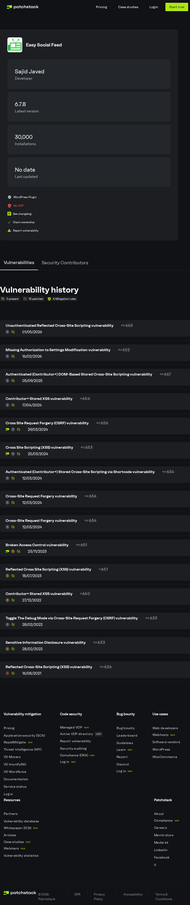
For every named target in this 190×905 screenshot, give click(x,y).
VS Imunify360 (15, 764)
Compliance (166, 821)
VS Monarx (13, 757)
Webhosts (163, 735)
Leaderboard (127, 736)
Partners (11, 814)
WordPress (161, 749)
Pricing (101, 7)
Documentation (16, 779)
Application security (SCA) (25, 736)
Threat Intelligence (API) (23, 749)
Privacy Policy (99, 895)
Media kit (161, 843)
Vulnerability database (22, 821)
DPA (77, 894)
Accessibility (133, 894)
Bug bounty (126, 728)
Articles (10, 835)
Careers (161, 828)
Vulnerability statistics (21, 856)
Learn (124, 750)
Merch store (164, 835)
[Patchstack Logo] (23, 7)
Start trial (176, 7)
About (159, 814)
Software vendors (166, 742)
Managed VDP (74, 727)
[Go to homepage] (20, 894)
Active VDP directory (80, 734)
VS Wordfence (15, 772)
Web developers (165, 728)
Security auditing (74, 749)
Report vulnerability (76, 741)
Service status (15, 787)
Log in (9, 794)
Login (153, 7)
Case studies (128, 7)
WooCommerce (165, 757)
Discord (123, 764)
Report (122, 757)
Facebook (162, 857)
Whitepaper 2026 (21, 828)
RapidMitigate (18, 742)
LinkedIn (161, 850)
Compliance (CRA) (77, 755)
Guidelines (125, 743)
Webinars (14, 848)
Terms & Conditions (163, 895)
